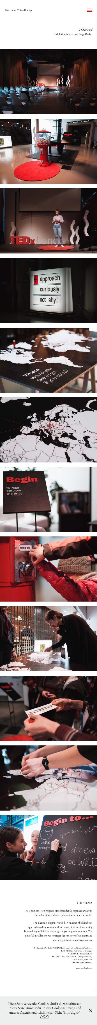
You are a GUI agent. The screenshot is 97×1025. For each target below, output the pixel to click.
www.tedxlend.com (84, 968)
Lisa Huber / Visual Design (18, 10)
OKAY (44, 1017)
